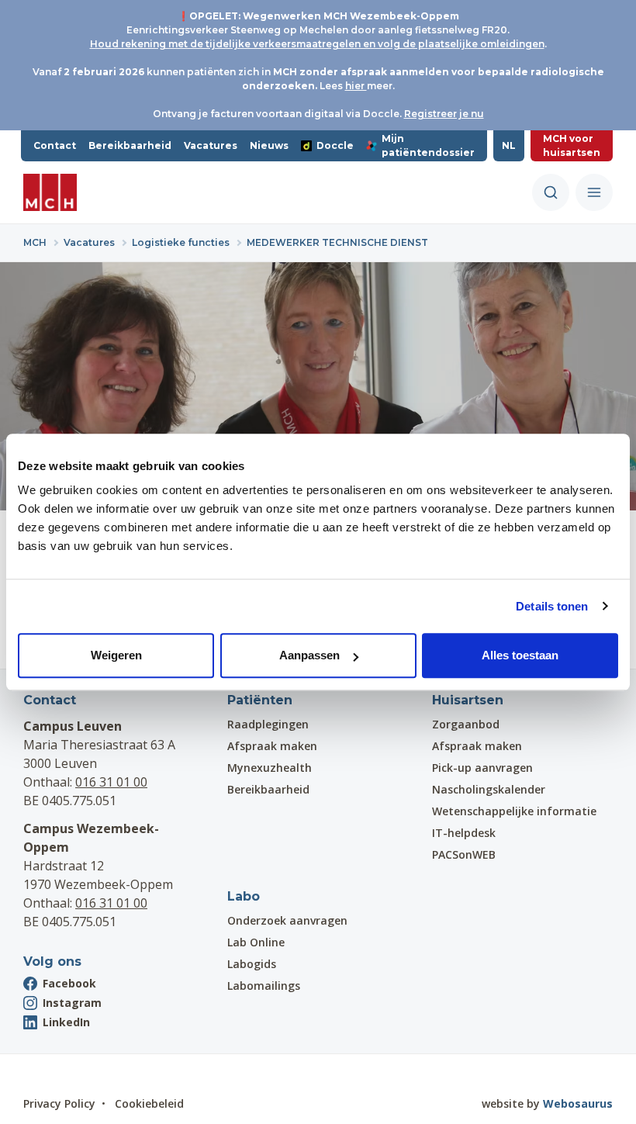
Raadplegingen (268, 724)
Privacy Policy (59, 1103)
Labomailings (263, 985)
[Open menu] (594, 192)
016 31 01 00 (111, 781)
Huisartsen (467, 700)
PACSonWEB (464, 854)
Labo (243, 896)
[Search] (550, 192)
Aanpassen (309, 655)
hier (356, 86)
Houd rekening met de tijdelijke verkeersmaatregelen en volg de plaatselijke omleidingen (317, 44)
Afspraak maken (272, 745)
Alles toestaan (520, 655)
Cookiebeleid (149, 1103)
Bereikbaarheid (129, 145)
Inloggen (67, 1074)
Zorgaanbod (465, 724)
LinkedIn (66, 1022)
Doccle (335, 145)
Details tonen (552, 606)
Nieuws (269, 145)
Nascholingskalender (488, 789)
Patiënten (259, 700)
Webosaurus (578, 1103)
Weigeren (116, 655)
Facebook (69, 983)
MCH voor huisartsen (571, 145)
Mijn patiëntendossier (428, 145)
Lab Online (256, 942)
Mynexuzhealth (269, 767)
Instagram (72, 1002)
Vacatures (210, 145)
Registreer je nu (444, 113)
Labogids (251, 963)
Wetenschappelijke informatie (514, 811)
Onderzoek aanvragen (287, 920)
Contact (54, 145)
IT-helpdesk (464, 832)
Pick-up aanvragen (482, 767)
